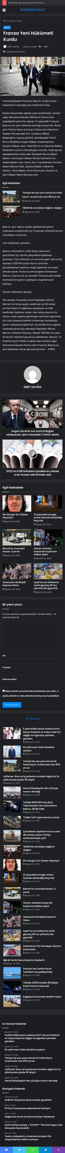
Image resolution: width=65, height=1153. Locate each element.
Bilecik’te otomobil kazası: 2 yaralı (13, 550)
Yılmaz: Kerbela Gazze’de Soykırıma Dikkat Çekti (45, 551)
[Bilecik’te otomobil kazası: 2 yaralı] (17, 537)
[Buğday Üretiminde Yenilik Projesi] (12, 1001)
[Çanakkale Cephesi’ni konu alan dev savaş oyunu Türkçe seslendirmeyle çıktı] (12, 836)
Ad (5, 655)
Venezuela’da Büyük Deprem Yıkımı (14, 584)
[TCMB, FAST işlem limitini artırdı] (12, 822)
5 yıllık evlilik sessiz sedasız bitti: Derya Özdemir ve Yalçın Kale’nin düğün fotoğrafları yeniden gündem (42, 733)
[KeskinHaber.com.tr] (32, 9)
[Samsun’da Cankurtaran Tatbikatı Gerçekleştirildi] (12, 973)
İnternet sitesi (10, 679)
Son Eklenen (33, 718)
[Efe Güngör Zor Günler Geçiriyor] (17, 503)
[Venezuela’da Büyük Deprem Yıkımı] (17, 571)
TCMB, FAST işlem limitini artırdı (41, 817)
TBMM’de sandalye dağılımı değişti (42, 207)
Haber (20, 21)
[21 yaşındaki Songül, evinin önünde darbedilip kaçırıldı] (48, 503)
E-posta (7, 667)
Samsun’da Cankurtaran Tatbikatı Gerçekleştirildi (37, 970)
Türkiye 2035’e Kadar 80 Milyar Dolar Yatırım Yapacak (40, 984)
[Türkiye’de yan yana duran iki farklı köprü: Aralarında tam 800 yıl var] (11, 197)
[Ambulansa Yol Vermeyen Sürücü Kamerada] (12, 950)
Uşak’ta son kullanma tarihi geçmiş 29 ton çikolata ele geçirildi (46, 585)
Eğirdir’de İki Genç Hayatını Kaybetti (24, 960)
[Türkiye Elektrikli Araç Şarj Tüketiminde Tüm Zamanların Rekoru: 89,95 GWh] (12, 807)
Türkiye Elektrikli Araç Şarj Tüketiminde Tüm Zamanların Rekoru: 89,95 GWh (40, 805)
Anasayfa (10, 21)
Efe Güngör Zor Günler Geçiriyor (15, 516)
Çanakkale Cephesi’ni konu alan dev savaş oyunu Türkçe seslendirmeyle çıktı (41, 835)
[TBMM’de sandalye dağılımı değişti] (11, 212)
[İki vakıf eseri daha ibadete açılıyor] (12, 751)
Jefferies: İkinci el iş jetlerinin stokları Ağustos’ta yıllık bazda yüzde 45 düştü (31, 778)
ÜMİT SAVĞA (13, 46)
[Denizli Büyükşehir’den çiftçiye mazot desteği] (12, 792)
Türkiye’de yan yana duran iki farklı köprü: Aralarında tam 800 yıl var (41, 764)
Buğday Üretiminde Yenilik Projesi (42, 996)
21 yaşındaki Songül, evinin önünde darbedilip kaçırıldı (48, 517)
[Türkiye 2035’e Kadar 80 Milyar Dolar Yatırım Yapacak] (12, 987)
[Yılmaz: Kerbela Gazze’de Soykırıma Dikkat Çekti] (48, 537)
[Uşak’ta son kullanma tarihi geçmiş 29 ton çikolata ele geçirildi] (48, 571)
